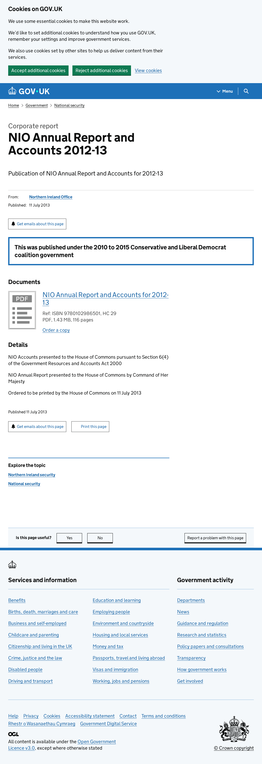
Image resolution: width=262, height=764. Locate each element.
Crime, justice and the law (35, 658)
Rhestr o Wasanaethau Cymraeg (41, 724)
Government (37, 105)
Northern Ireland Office (50, 196)
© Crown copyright (234, 748)
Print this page (93, 426)
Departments (191, 600)
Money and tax (108, 646)
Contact (128, 716)
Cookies (51, 716)
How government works (202, 669)
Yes (74, 537)
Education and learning (117, 600)
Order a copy (56, 330)
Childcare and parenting (33, 635)
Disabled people (25, 669)
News (183, 612)
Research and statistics (201, 635)
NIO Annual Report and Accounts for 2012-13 (105, 298)
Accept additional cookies (38, 70)
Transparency (191, 658)
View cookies (148, 70)
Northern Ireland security (31, 474)
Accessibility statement (90, 716)
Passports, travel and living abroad (129, 658)
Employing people (111, 612)
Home (13, 105)
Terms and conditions (163, 716)
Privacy (31, 716)
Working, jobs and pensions (121, 681)
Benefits (17, 600)
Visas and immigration (115, 669)
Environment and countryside (123, 623)
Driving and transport (30, 681)
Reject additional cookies (101, 70)
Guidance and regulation (202, 623)
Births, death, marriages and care (43, 612)
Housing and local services (120, 635)
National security (69, 105)
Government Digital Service (108, 724)
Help (13, 716)
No (105, 537)
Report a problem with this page (215, 537)
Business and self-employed (37, 623)
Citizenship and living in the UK (40, 646)
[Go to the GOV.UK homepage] (29, 91)
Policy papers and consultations (210, 646)
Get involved (190, 681)
